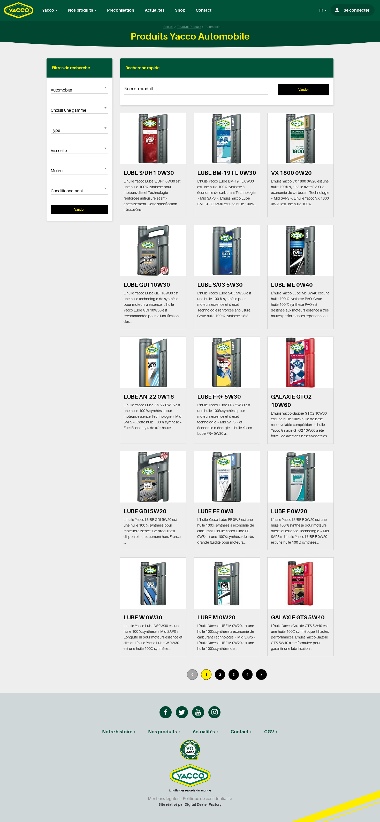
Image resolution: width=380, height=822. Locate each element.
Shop (180, 10)
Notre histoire (117, 731)
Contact (203, 10)
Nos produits (162, 731)
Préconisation (120, 10)
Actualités (154, 10)
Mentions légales (163, 798)
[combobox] (79, 90)
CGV (269, 731)
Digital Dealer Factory (203, 804)
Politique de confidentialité (207, 798)
